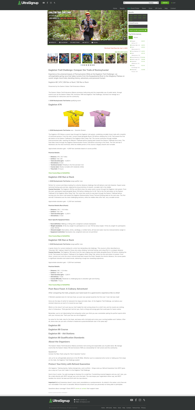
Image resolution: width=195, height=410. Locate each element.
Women (136, 37)
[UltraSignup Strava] (54, 3)
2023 (144, 15)
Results (122, 8)
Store (150, 8)
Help (166, 8)
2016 (130, 20)
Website (53, 42)
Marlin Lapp (134, 59)
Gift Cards (158, 8)
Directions (76, 42)
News (144, 8)
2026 (130, 15)
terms (77, 388)
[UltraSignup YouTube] (44, 3)
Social (95, 42)
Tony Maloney (135, 51)
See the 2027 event (121, 52)
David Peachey (135, 57)
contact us (83, 399)
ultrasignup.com (85, 402)
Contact (173, 8)
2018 (139, 18)
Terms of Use (136, 407)
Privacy (143, 407)
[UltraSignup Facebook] (47, 3)
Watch (86, 42)
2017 (144, 18)
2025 (135, 15)
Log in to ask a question (137, 30)
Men (130, 37)
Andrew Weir (135, 45)
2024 (139, 15)
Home (115, 8)
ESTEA (131, 26)
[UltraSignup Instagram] (51, 3)
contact (84, 388)
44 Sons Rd (52, 15)
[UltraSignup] (28, 2)
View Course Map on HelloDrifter (59, 173)
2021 (135, 18)
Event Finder (133, 8)
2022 (130, 18)
